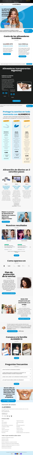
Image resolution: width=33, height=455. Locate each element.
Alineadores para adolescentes (7, 446)
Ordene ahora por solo (9, 293)
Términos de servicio (19, 429)
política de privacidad (19, 422)
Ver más (16, 358)
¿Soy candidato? (4, 422)
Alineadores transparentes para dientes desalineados (10, 443)
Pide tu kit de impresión (12, 331)
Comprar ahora (7, 53)
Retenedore (3, 432)
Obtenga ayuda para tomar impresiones (22, 432)
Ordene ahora (16, 2)
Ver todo (16, 255)
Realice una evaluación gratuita (27, 30)
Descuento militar (19, 428)
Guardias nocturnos (19, 431)
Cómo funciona (4, 423)
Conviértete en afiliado (5, 426)
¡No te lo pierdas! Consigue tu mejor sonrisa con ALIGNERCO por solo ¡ (16, 0)
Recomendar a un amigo (24, 318)
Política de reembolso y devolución (7, 425)
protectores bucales (5, 431)
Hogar (3, 420)
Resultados (18, 426)
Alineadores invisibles (5, 439)
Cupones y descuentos (5, 429)
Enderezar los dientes (5, 440)
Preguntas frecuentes (20, 420)
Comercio (3, 428)
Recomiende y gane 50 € (20, 425)
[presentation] (2, 235)
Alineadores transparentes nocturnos (8, 437)
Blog (17, 423)
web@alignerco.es (4, 413)
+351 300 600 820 (4, 414)
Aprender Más (6, 158)
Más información (16, 100)
